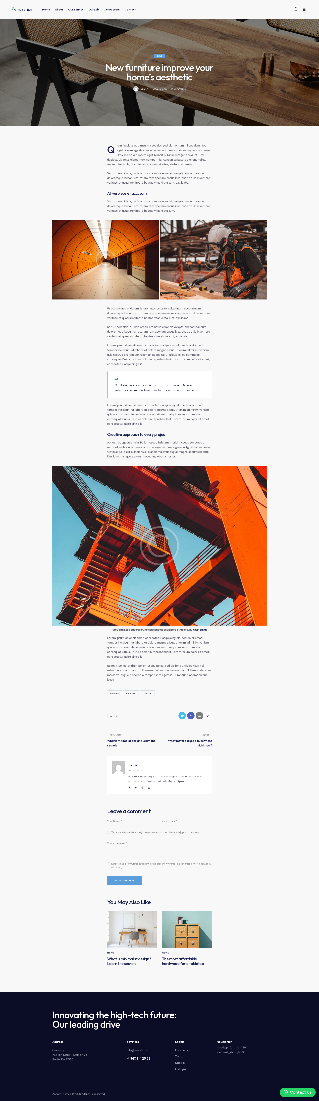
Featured (131, 693)
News (159, 56)
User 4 (132, 765)
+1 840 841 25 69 (139, 1058)
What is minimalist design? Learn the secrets (129, 961)
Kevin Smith (200, 629)
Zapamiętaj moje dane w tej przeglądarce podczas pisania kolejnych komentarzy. (155, 832)
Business (114, 693)
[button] (298, 1092)
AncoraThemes (61, 1094)
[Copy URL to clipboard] (208, 715)
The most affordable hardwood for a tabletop (183, 961)
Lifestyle (147, 693)
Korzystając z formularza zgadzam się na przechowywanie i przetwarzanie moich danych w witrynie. (161, 865)
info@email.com (137, 1050)
